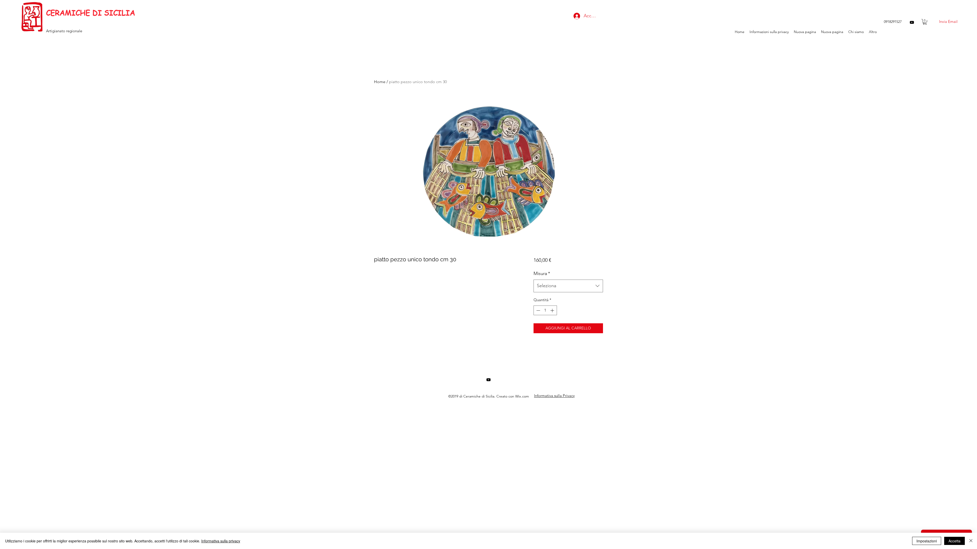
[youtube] (911, 22)
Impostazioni (926, 540)
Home (379, 81)
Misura (542, 273)
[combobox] (568, 286)
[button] (925, 22)
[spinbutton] (545, 310)
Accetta (954, 540)
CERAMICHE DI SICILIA (90, 13)
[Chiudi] (971, 541)
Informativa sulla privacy (220, 540)
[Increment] (552, 310)
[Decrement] (537, 310)
